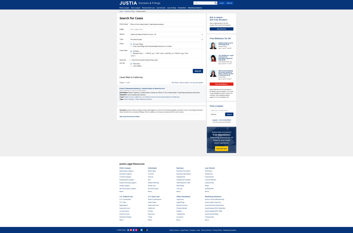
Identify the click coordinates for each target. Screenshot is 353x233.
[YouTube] (131, 230)
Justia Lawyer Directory (213, 202)
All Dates (136, 51)
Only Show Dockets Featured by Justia (145, 60)
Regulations (124, 205)
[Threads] (139, 230)
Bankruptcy (152, 171)
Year (157, 53)
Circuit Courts (124, 211)
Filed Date (136, 64)
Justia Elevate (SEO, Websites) (215, 208)
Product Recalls (181, 208)
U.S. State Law (154, 196)
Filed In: (122, 34)
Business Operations (183, 174)
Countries (179, 217)
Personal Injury (153, 189)
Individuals (152, 168)
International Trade (183, 183)
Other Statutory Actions (143, 99)
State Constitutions (154, 199)
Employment (180, 177)
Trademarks (180, 214)
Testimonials (209, 217)
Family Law (151, 186)
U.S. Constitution (125, 199)
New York (151, 214)
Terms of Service (206, 230)
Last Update (137, 66)
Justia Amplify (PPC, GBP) (213, 211)
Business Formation (183, 171)
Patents (179, 211)
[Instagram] (136, 230)
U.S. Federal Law (126, 196)
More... (122, 191)
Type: (121, 39)
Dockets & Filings (125, 217)
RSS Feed (175, 83)
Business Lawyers (126, 174)
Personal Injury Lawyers (128, 189)
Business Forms (181, 205)
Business (180, 168)
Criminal (151, 174)
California (137, 97)
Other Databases (183, 196)
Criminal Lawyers (125, 177)
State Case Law (153, 205)
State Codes (152, 202)
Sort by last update (196, 83)
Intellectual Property (183, 180)
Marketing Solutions (195, 8)
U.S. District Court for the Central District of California (160, 97)
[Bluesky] (141, 230)
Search (198, 71)
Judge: (122, 29)
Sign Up (229, 3)
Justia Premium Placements (214, 205)
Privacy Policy (217, 230)
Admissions (209, 174)
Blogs (207, 186)
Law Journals (209, 183)
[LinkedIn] (128, 230)
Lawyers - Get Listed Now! (221, 120)
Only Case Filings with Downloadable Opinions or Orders (152, 46)
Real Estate (180, 186)
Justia (124, 230)
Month (149, 53)
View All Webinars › (221, 84)
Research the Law (148, 8)
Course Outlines (210, 180)
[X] (144, 230)
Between (136, 53)
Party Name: (124, 24)
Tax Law (179, 189)
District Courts (125, 214)
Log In (222, 3)
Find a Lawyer (124, 8)
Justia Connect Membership (214, 199)
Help (198, 230)
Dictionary (208, 171)
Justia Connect (174, 230)
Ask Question (221, 29)
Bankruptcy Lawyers (127, 171)
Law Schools (160, 8)
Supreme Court (125, 208)
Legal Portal (184, 230)
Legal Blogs (180, 202)
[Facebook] (133, 230)
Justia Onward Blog (211, 214)
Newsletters (182, 8)
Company (192, 230)
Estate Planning (153, 183)
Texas (150, 217)
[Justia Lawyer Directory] (147, 230)
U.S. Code (123, 202)
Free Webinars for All (220, 38)
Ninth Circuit (129, 97)
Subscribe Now (221, 148)
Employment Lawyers (127, 180)
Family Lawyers (125, 186)
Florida (150, 211)
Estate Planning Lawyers (128, 183)
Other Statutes (129, 99)
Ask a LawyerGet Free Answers (218, 18)
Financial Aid (209, 177)
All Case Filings (138, 44)
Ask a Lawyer (136, 8)
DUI (149, 180)
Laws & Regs (171, 8)
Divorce (150, 177)
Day (140, 53)
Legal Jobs (180, 199)
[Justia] (128, 3)
